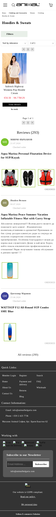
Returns (22, 390)
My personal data (29, 504)
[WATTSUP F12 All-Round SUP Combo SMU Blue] (10, 334)
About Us (6, 387)
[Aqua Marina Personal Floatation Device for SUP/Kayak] (10, 180)
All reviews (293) (28, 354)
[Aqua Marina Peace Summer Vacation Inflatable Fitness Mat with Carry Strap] (10, 273)
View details (15, 104)
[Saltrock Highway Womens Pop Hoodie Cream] (14, 68)
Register (23, 375)
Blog (21, 396)
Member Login (9, 375)
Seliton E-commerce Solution (28, 514)
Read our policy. (28, 497)
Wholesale (41, 387)
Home (5, 381)
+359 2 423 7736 (20, 416)
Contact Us (7, 393)
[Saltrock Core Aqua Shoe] (28, 180)
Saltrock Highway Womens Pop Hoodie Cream (14, 90)
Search (40, 375)
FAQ (39, 381)
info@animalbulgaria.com (24, 410)
